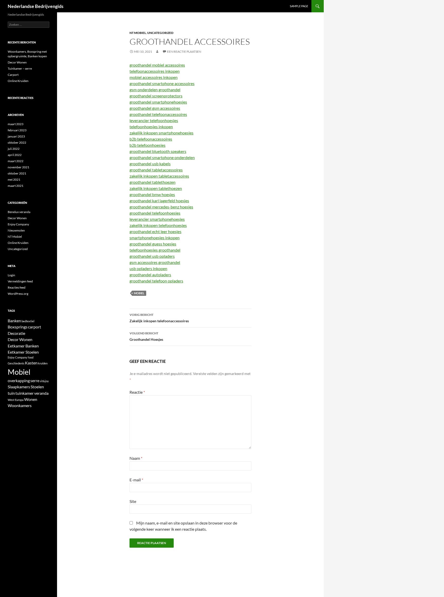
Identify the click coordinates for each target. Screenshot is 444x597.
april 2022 (15, 155)
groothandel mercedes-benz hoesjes (161, 206)
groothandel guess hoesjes (153, 243)
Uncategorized (160, 33)
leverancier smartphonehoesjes (157, 219)
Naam (136, 458)
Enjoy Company (18, 224)
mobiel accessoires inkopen (154, 77)
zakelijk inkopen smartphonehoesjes (161, 132)
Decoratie (16, 333)
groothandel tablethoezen (152, 182)
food (30, 357)
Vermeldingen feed (20, 281)
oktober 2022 (17, 142)
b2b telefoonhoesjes (147, 145)
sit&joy (44, 381)
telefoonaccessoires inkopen (155, 71)
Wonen (30, 399)
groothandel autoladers (150, 274)
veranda (41, 393)
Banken (14, 320)
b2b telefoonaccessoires (151, 138)
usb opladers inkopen (148, 268)
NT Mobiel (138, 33)
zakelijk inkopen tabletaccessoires (159, 175)
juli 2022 (14, 149)
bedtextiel (28, 321)
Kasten (31, 362)
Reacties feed (16, 287)
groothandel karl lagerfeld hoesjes (159, 200)
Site (133, 501)
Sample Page (299, 6)
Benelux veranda (19, 212)
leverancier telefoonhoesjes (154, 120)
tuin (11, 393)
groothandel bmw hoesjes (152, 194)
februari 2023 (17, 130)
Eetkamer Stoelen (23, 352)
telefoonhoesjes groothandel (155, 249)
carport (34, 326)
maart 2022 (15, 161)
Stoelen (37, 386)
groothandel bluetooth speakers (158, 151)
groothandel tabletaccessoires (156, 169)
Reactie (137, 392)
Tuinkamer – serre (20, 68)
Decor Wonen (17, 62)
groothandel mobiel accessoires (157, 64)
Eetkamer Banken (23, 345)
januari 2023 (16, 136)
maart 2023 (15, 124)
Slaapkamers (19, 386)
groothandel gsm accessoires (155, 108)
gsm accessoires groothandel (155, 262)
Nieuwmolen (16, 230)
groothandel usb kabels (150, 163)
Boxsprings (17, 326)
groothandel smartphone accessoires (162, 83)
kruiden (43, 363)
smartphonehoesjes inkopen (155, 237)
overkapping (19, 380)
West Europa (16, 399)
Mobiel (139, 293)
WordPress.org (18, 294)
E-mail (136, 479)
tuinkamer (24, 393)
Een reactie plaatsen (184, 51)
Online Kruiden (18, 81)
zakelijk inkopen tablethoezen (156, 188)
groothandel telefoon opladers (156, 280)
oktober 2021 (17, 173)
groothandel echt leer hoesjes (155, 231)
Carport (13, 75)
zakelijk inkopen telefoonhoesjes (158, 225)
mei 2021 (14, 179)
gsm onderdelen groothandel (155, 89)
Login (11, 275)
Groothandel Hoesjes (146, 336)
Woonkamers (20, 405)
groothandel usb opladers (152, 256)
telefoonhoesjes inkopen (151, 126)
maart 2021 (15, 186)
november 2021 (18, 167)
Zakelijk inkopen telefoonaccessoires (159, 318)
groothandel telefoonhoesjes (155, 212)
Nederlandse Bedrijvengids (35, 6)
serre (34, 380)
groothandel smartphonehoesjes (158, 101)
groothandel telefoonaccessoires (158, 114)
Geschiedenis (16, 363)
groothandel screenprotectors (156, 95)
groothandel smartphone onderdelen (162, 157)
